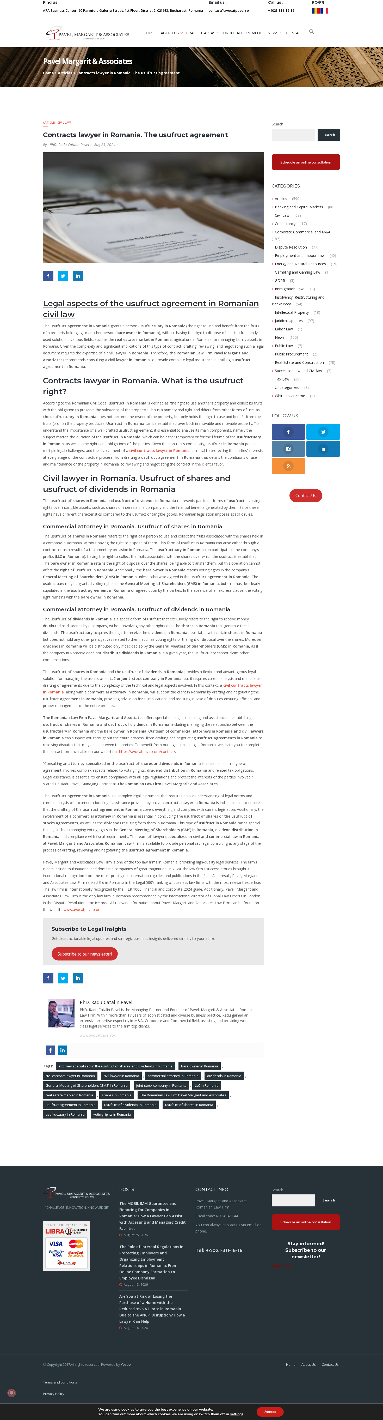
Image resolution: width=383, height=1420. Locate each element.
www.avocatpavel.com (83, 909)
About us (170, 33)
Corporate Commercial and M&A (302, 231)
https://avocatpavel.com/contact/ (147, 751)
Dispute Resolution (291, 247)
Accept (270, 1411)
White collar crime (290, 395)
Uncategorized (287, 387)
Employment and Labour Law (300, 255)
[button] (311, 32)
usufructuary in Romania (65, 1114)
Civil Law (64, 122)
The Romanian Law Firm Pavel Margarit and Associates (183, 1095)
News (280, 337)
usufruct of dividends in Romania (130, 1104)
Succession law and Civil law (298, 370)
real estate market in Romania (69, 1095)
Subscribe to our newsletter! (85, 954)
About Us (308, 1364)
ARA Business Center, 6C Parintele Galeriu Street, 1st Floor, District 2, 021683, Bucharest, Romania (123, 10)
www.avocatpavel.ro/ (97, 1035)
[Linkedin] (62, 1050)
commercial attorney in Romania (173, 1075)
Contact (294, 33)
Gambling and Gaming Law (297, 272)
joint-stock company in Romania (161, 1085)
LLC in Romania (207, 1085)
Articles (65, 72)
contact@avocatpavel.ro (228, 10)
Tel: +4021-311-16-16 (219, 1250)
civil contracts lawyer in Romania (159, 450)
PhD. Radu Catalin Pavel (69, 144)
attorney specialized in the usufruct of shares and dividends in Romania (115, 1066)
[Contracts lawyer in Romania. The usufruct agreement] (153, 207)
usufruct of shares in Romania (189, 1104)
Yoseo (126, 1364)
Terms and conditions (60, 1382)
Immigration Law (289, 288)
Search (277, 124)
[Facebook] (50, 1050)
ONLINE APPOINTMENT (242, 33)
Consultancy (285, 223)
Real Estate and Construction (299, 362)
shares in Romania (117, 1095)
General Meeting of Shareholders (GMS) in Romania (87, 1085)
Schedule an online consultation (305, 162)
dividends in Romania (224, 1075)
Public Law (284, 345)
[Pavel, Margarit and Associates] (87, 32)
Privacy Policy (53, 1393)
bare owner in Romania (199, 1066)
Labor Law (284, 329)
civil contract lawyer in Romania (70, 1075)
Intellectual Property (292, 312)
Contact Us (305, 495)
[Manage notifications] (11, 1393)
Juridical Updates (289, 320)
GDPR (280, 280)
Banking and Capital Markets (299, 206)
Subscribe (281, 1266)
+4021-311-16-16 (281, 10)
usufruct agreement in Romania (71, 1104)
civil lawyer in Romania (121, 1075)
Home (149, 33)
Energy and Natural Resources (300, 263)
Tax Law (282, 379)
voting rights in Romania (112, 1114)
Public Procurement (291, 354)
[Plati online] (66, 1245)
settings (236, 1414)
